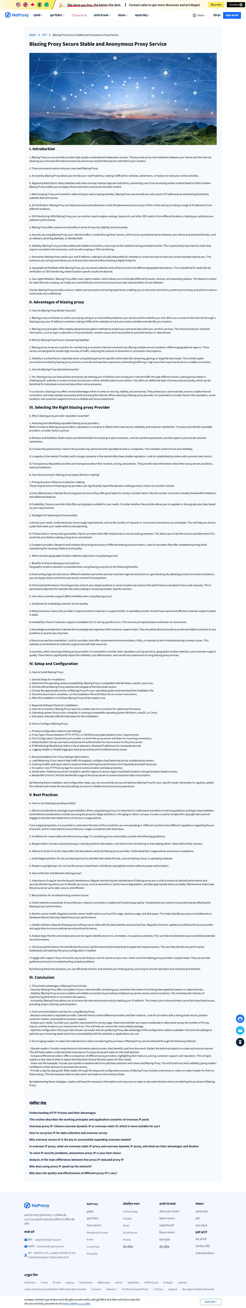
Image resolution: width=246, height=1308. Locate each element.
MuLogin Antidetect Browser (198, 1289)
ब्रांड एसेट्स (201, 1225)
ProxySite (92, 1254)
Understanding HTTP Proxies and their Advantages (62, 1113)
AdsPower (30, 1282)
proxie (123, 157)
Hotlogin (168, 1282)
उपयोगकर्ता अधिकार (204, 1253)
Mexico (127, 1240)
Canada (127, 1218)
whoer (118, 1282)
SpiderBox (133, 1282)
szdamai (172, 1289)
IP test (44, 1282)
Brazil (126, 1225)
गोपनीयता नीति (68, 1304)
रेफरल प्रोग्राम (94, 1225)
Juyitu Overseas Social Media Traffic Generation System (55, 1289)
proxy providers (49, 329)
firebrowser (86, 1282)
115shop (158, 1289)
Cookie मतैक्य (84, 1304)
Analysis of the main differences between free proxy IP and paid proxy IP (76, 1160)
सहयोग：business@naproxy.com (46, 1246)
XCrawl (57, 1282)
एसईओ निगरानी (166, 1225)
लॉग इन (216, 15)
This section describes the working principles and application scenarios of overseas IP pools (89, 1120)
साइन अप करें (232, 15)
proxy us (78, 523)
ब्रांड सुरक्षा (164, 1240)
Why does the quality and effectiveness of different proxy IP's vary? (73, 1173)
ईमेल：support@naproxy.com (44, 1240)
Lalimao (182, 1282)
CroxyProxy (93, 1247)
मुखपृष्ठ (32, 35)
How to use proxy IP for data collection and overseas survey (68, 1133)
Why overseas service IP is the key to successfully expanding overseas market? (80, 1140)
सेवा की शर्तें (200, 1239)
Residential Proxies (97, 1233)
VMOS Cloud (151, 1282)
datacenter (113, 157)
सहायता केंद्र (201, 1211)
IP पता (90, 1240)
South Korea (130, 1233)
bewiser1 (111, 1289)
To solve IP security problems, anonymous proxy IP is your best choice (75, 1153)
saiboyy (70, 1282)
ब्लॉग (44, 35)
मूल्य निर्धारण (92, 1218)
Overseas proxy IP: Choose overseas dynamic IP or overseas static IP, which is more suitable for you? (94, 1126)
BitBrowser (104, 1282)
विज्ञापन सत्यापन (167, 1218)
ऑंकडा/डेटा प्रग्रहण (169, 1211)
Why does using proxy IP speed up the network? (60, 1167)
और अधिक (128, 1247)
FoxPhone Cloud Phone (135, 1289)
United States (130, 1211)
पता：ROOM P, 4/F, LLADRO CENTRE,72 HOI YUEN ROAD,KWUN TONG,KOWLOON (51, 1255)
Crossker (96, 1289)
